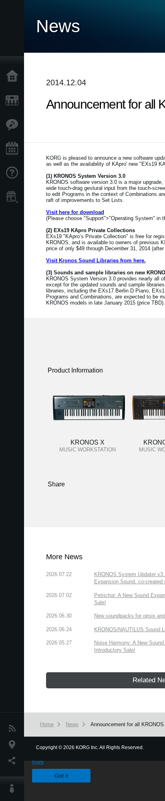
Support (14, 173)
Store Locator (14, 197)
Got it (61, 775)
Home (14, 76)
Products (14, 101)
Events (14, 149)
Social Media (14, 761)
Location (14, 745)
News (14, 729)
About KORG (14, 789)
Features (14, 125)
